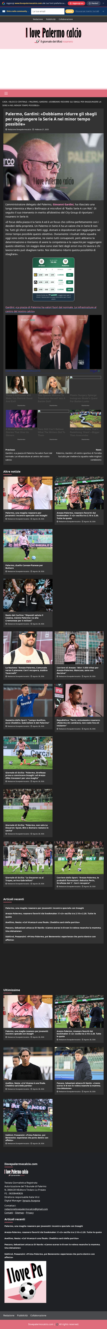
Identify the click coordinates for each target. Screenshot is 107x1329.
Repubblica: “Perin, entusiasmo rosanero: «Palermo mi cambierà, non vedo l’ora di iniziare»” (78, 723)
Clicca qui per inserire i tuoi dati (87, 11)
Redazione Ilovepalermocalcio (19, 129)
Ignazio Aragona (31, 1200)
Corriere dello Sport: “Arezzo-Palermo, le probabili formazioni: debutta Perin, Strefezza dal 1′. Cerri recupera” (78, 880)
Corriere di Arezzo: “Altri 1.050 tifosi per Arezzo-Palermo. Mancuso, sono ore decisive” (78, 670)
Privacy (30, 1212)
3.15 (46, 282)
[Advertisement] (53, 68)
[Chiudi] (103, 3)
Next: (79, 454)
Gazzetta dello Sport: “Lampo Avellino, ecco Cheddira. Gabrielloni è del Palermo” (27, 721)
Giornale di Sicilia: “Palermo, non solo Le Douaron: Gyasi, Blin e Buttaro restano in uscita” (26, 828)
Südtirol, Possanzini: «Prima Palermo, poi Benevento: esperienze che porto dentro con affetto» (50, 938)
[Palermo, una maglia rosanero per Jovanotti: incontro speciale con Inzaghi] (28, 493)
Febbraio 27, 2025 (42, 129)
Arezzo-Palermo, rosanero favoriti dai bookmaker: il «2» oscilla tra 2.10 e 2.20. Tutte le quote (78, 515)
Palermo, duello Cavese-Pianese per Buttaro (24, 566)
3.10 (46, 275)
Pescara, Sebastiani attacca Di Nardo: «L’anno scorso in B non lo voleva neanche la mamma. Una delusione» (53, 929)
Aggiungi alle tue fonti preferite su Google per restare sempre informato (52, 3)
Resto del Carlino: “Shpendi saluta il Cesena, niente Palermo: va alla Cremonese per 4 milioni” (24, 618)
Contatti (8, 1212)
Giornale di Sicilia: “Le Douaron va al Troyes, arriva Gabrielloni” (24, 879)
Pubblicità (50, 19)
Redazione (38, 19)
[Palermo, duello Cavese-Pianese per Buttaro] (28, 545)
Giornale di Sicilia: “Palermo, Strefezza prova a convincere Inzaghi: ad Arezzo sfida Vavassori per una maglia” (25, 775)
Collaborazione (66, 19)
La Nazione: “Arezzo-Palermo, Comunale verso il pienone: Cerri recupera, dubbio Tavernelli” (26, 670)
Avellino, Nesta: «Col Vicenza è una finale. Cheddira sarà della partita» (42, 922)
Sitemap (19, 1212)
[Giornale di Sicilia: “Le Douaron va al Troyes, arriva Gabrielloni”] (28, 857)
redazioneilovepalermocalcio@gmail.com (26, 1209)
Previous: (28, 454)
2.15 (52, 275)
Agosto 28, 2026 (38, 519)
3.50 (40, 275)
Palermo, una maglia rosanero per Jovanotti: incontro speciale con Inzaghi (26, 514)
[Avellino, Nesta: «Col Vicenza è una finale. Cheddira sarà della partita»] (28, 1063)
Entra (69, 11)
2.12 (52, 282)
